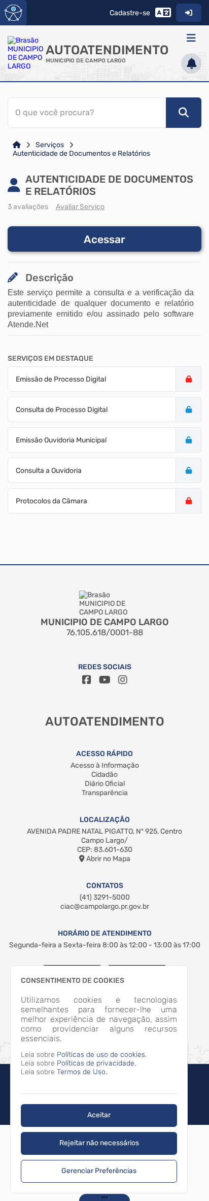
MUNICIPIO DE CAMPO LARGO (86, 60)
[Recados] (191, 63)
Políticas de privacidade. (96, 1063)
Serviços (50, 145)
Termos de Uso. (82, 1072)
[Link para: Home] (17, 145)
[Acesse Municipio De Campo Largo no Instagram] (122, 680)
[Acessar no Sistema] (188, 13)
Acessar (104, 239)
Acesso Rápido (104, 753)
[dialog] (99, 1079)
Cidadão (104, 774)
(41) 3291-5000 (105, 897)
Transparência (105, 792)
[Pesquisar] (183, 112)
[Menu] (191, 38)
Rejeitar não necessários (99, 1143)
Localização (105, 819)
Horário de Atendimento (105, 933)
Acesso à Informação (105, 765)
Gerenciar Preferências (98, 1170)
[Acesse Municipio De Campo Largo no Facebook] (86, 680)
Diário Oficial (105, 783)
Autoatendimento (107, 50)
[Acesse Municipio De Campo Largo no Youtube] (105, 680)
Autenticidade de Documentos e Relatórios (81, 153)
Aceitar (99, 1115)
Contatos (104, 885)
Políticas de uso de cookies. (102, 1054)
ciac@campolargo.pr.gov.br (104, 906)
